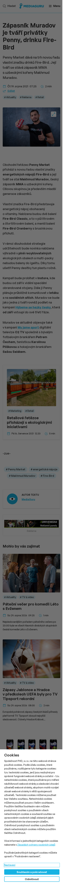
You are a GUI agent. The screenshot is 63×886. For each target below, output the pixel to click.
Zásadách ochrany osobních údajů (36, 844)
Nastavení (9, 865)
